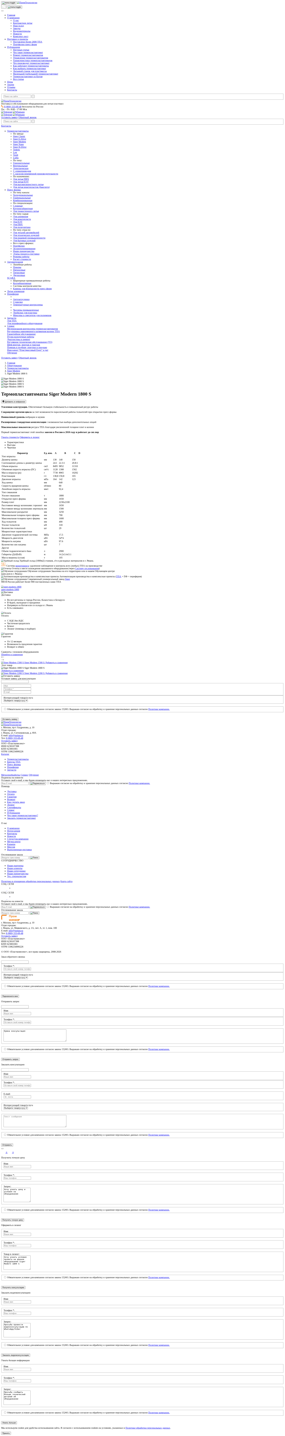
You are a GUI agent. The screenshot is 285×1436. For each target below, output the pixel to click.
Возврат (11, 799)
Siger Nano (18, 144)
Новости (17, 34)
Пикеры (17, 267)
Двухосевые (19, 275)
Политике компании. (159, 709)
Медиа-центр (13, 841)
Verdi (15, 155)
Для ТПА (12, 320)
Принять (6, 1433)
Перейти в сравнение (12, 654)
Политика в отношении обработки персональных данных (30, 881)
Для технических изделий (26, 235)
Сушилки (18, 302)
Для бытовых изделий (24, 240)
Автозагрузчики (21, 299)
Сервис (11, 326)
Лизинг (11, 805)
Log (15, 152)
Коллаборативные (22, 283)
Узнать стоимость (10, 437)
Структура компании (17, 839)
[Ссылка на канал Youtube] (9, 890)
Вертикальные (20, 165)
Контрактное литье (22, 23)
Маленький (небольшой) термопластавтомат (35, 74)
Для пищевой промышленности (29, 238)
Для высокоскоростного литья (28, 184)
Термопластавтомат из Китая (27, 76)
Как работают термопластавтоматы (31, 66)
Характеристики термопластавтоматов (32, 60)
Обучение (12, 353)
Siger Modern (19, 141)
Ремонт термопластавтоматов (28, 55)
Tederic (16, 149)
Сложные (18, 206)
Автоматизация (15, 262)
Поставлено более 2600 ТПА (27, 42)
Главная (11, 15)
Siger (67, 579)
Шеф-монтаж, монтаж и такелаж (23, 344)
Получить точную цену (12, 1220)
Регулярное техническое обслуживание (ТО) (29, 342)
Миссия (11, 847)
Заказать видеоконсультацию (15, 1355)
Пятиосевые (19, 270)
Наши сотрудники (16, 871)
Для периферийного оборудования (24, 323)
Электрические (20, 168)
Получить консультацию (13, 1287)
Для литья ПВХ (21, 179)
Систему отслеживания (87, 568)
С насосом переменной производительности (35, 173)
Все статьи (18, 79)
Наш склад (18, 25)
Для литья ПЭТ (21, 182)
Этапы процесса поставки (26, 254)
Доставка (11, 791)
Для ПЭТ (17, 222)
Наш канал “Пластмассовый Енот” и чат (27, 350)
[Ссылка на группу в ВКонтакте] (4, 890)
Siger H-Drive (19, 147)
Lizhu (16, 157)
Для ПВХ (18, 224)
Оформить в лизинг (30, 437)
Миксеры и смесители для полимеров (32, 315)
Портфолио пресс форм (25, 44)
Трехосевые (19, 272)
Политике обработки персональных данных (147, 1428)
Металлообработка (10, 775)
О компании (13, 17)
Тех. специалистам (16, 876)
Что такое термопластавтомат (28, 52)
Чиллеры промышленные (26, 310)
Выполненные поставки (19, 849)
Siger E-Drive (19, 139)
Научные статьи (21, 50)
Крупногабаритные (23, 208)
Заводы (16, 28)
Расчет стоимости (22, 259)
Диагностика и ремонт (18, 339)
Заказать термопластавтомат (21, 818)
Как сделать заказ (16, 802)
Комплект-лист (20, 36)
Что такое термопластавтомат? (22, 815)
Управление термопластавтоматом (30, 58)
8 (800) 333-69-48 (12, 106)
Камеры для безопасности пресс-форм (32, 288)
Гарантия (11, 796)
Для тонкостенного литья (26, 211)
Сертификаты (14, 807)
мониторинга (22, 566)
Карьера (11, 844)
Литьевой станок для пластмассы (30, 71)
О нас (16, 20)
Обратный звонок (27, 117)
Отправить (7, 1145)
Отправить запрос (10, 1059)
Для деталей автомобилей (26, 232)
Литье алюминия (15, 291)
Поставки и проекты (17, 39)
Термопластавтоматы (18, 131)
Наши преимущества (23, 251)
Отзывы (11, 87)
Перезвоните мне (10, 996)
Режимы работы (21, 256)
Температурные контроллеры (28, 304)
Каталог (5, 754)
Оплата (11, 794)
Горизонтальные (21, 163)
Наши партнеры (15, 865)
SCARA (11, 278)
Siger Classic (19, 136)
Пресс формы (14, 190)
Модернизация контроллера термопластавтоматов (32, 328)
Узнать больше (9, 1423)
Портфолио (19, 246)
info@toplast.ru (16, 735)
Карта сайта (66, 881)
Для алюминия (20, 216)
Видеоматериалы (21, 31)
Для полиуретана (21, 227)
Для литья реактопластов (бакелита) (31, 187)
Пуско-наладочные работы (20, 336)
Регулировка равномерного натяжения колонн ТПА (33, 331)
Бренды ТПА (13, 762)
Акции (10, 84)
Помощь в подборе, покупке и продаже (27, 347)
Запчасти (11, 318)
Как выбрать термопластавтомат (29, 68)
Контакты (12, 90)
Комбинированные (22, 200)
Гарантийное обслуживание (21, 334)
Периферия (13, 294)
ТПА (118, 576)
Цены (10, 82)
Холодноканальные (23, 195)
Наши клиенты (14, 868)
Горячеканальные (22, 198)
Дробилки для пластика (25, 312)
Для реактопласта (22, 219)
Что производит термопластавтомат (31, 63)
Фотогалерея (13, 831)
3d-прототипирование (24, 248)
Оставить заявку (9, 117)
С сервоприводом (22, 171)
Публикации (13, 47)
